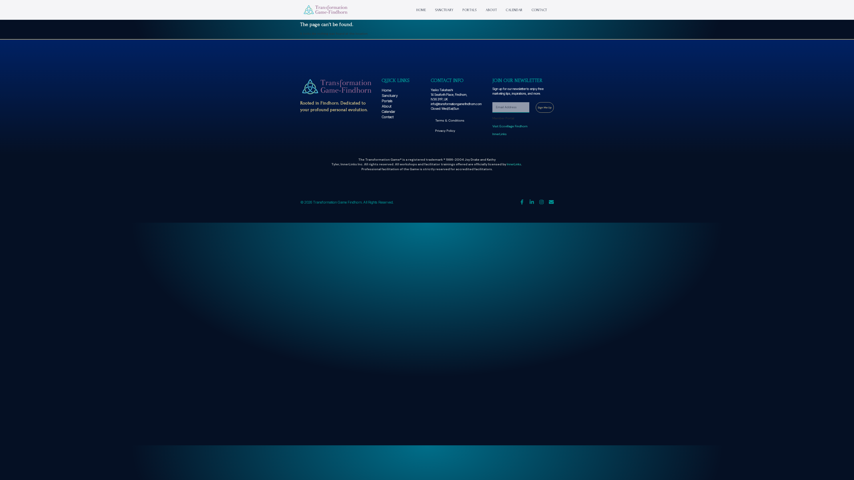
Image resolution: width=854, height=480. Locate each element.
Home (421, 10)
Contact (539, 10)
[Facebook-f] (522, 202)
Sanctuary (444, 10)
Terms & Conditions (449, 120)
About (491, 10)
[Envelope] (551, 202)
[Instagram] (541, 202)
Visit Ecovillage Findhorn (510, 126)
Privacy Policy (445, 131)
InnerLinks (499, 134)
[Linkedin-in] (531, 202)
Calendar (514, 10)
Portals (470, 10)
